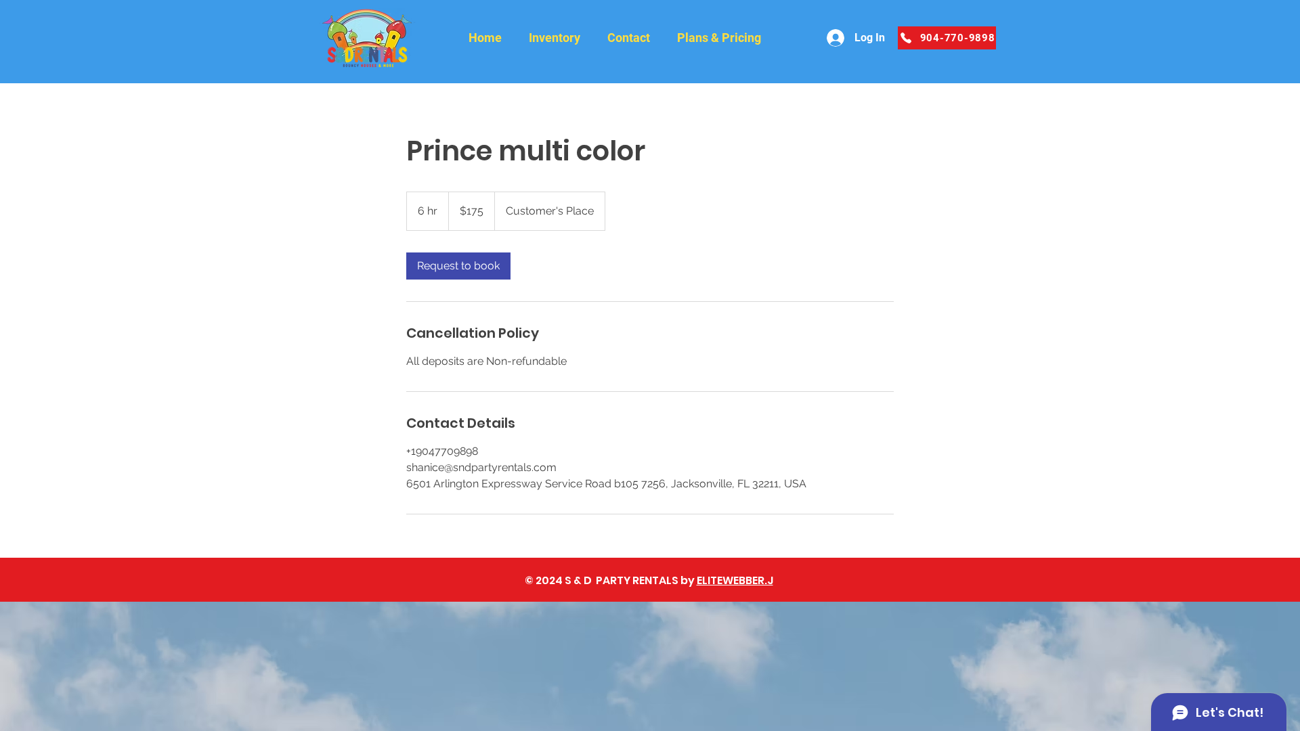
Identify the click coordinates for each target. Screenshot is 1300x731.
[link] (458, 266)
